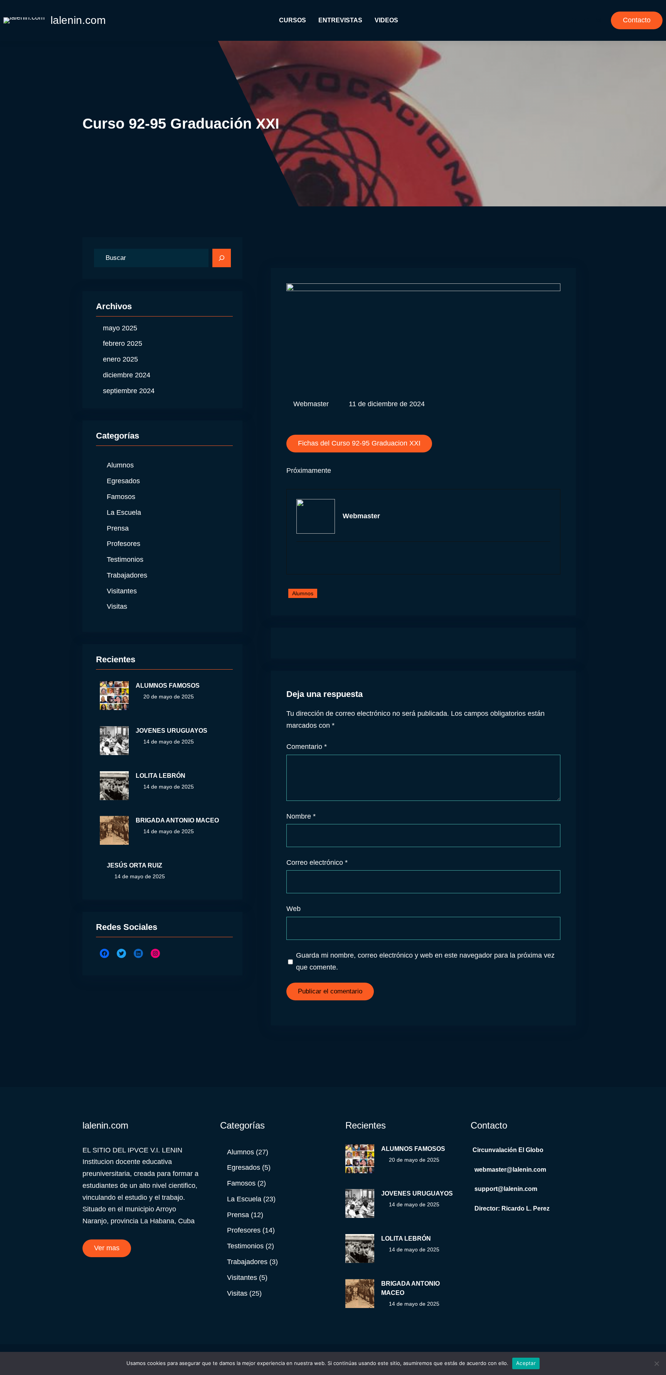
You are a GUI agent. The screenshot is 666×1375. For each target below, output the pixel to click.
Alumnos (120, 465)
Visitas (117, 606)
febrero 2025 (122, 343)
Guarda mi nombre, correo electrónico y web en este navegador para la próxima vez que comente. (425, 961)
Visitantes (122, 591)
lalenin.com (78, 20)
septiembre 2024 (129, 391)
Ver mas (106, 1248)
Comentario (306, 746)
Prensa (118, 528)
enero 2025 (120, 359)
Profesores (123, 544)
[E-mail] (301, 558)
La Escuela (124, 512)
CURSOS (292, 20)
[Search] (221, 258)
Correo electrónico (317, 862)
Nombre (301, 816)
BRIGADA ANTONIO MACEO (177, 820)
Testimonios (125, 559)
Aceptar (526, 1363)
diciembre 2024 (126, 375)
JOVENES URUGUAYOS (171, 730)
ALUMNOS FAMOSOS (168, 685)
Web (293, 909)
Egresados (123, 481)
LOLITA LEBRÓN (160, 775)
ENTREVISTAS (340, 20)
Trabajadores (127, 575)
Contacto (637, 20)
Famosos (121, 497)
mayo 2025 (120, 328)
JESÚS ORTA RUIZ (134, 865)
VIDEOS (386, 20)
